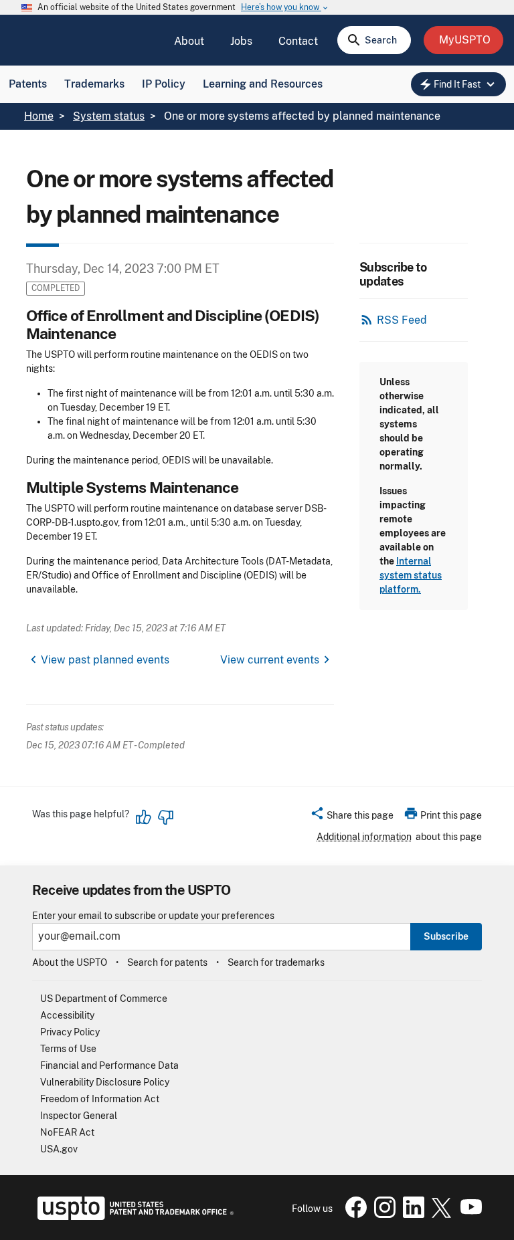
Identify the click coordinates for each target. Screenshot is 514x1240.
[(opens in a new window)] (382, 1214)
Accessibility (67, 1015)
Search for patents (167, 962)
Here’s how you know (285, 7)
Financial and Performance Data (109, 1065)
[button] (352, 817)
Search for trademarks (276, 962)
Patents (28, 84)
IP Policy (163, 84)
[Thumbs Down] (165, 817)
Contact (298, 41)
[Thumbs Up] (144, 817)
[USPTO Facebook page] (353, 1214)
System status (109, 116)
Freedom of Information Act (99, 1099)
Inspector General (78, 1115)
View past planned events (105, 659)
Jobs (241, 41)
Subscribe (446, 936)
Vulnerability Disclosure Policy (104, 1082)
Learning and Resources (263, 84)
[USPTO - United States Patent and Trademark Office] (133, 1216)
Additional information (364, 836)
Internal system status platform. (410, 575)
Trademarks (94, 84)
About (189, 41)
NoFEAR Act (67, 1132)
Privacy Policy (70, 1032)
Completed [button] (55, 288)
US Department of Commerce (103, 998)
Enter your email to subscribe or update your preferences (153, 916)
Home (39, 116)
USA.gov (59, 1149)
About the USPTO (69, 962)
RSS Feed (402, 320)
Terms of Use (68, 1048)
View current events (269, 659)
